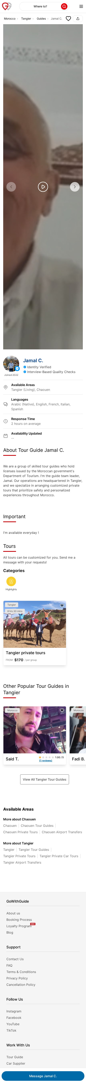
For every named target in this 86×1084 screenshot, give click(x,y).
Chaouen (10, 826)
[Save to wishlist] (68, 19)
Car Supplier (15, 1063)
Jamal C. (43, 1076)
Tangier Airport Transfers (22, 862)
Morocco (9, 18)
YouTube (12, 1024)
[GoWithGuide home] (7, 6)
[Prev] (11, 187)
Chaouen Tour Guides (37, 826)
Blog (9, 932)
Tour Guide (14, 1057)
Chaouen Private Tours (20, 832)
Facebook (13, 1018)
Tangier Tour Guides (34, 850)
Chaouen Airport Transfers (62, 832)
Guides (41, 18)
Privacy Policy (17, 978)
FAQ (9, 965)
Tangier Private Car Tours (59, 856)
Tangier (26, 18)
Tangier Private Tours (19, 856)
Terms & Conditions (21, 972)
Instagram (13, 1011)
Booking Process (19, 920)
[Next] (75, 187)
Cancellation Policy (20, 985)
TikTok (11, 1030)
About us (13, 913)
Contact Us (15, 959)
